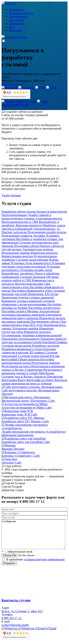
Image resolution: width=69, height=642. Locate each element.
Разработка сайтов (21, 13)
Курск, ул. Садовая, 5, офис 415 (22, 611)
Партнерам (16, 23)
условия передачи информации (44, 559)
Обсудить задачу (12, 84)
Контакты (15, 30)
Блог (12, 26)
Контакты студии (16, 600)
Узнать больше (11, 195)
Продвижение (18, 16)
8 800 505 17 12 (11, 618)
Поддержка (16, 20)
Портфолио (16, 9)
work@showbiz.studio (15, 625)
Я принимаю (35, 559)
